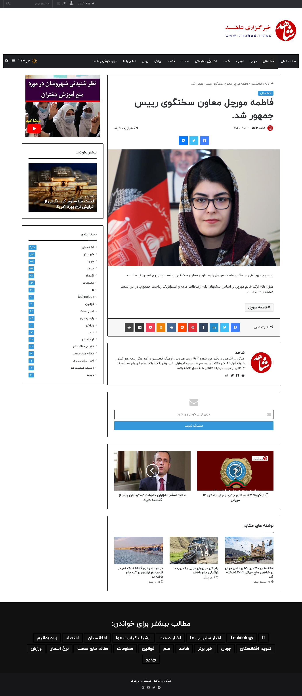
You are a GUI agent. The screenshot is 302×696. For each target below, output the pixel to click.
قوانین (89, 304)
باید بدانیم (87, 318)
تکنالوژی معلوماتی (206, 61)
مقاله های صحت (83, 354)
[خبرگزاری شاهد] (260, 31)
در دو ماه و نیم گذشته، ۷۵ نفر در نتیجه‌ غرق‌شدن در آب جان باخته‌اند (140, 572)
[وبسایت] (242, 375)
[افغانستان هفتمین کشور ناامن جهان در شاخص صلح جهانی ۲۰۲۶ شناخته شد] (249, 550)
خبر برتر (89, 254)
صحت (185, 61)
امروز (241, 61)
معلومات (88, 283)
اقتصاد (171, 61)
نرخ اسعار (88, 339)
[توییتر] (231, 375)
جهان (253, 61)
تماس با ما (129, 61)
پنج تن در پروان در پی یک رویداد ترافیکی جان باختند (196, 570)
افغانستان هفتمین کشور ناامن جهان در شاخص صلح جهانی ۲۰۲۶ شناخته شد (249, 572)
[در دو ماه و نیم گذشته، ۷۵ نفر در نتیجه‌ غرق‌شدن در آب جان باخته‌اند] (138, 550)
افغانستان (269, 61)
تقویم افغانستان (83, 346)
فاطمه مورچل (258, 307)
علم (92, 332)
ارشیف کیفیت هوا (82, 368)
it (93, 290)
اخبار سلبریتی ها (83, 361)
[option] (63, 187)
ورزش (157, 61)
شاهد (226, 61)
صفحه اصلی (288, 61)
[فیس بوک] (236, 375)
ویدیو (145, 61)
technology (86, 297)
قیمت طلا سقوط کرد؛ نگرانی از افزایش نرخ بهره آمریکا (69, 204)
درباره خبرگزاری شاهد (104, 61)
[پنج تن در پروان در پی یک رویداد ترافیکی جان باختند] (194, 550)
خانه (268, 84)
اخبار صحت (87, 311)
